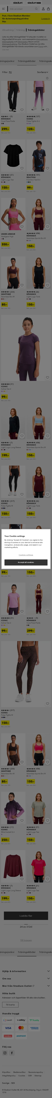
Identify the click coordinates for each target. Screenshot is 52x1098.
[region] (26, 549)
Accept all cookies (26, 562)
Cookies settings (26, 555)
